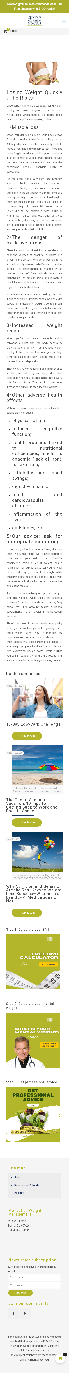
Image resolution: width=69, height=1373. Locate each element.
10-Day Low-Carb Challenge (33, 724)
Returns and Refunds (26, 1185)
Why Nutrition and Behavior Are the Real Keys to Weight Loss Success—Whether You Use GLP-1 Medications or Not (34, 893)
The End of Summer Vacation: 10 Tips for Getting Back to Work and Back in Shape (32, 805)
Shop (17, 1177)
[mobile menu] (64, 20)
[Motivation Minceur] (34, 20)
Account (19, 1192)
